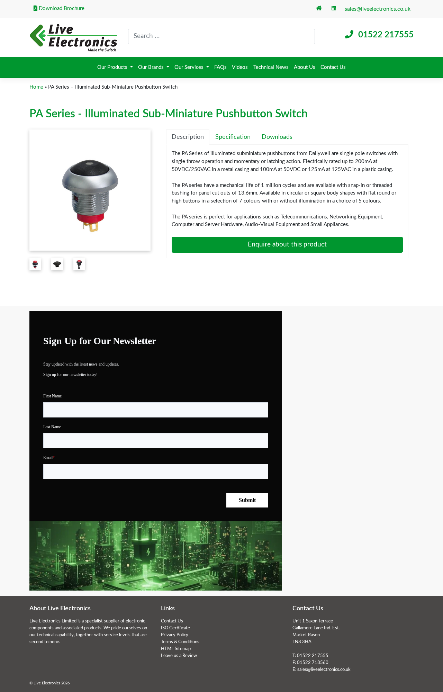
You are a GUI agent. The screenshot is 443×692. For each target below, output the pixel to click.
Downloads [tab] (277, 137)
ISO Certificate (175, 628)
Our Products (113, 67)
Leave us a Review (179, 655)
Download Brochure (60, 8)
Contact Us (333, 67)
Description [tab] (188, 137)
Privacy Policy (174, 634)
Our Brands (151, 67)
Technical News (271, 67)
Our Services (189, 67)
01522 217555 (386, 35)
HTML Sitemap (176, 648)
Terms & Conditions (180, 641)
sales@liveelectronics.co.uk (377, 9)
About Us (304, 67)
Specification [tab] (233, 137)
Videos (240, 67)
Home (36, 87)
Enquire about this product (287, 244)
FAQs (220, 67)
